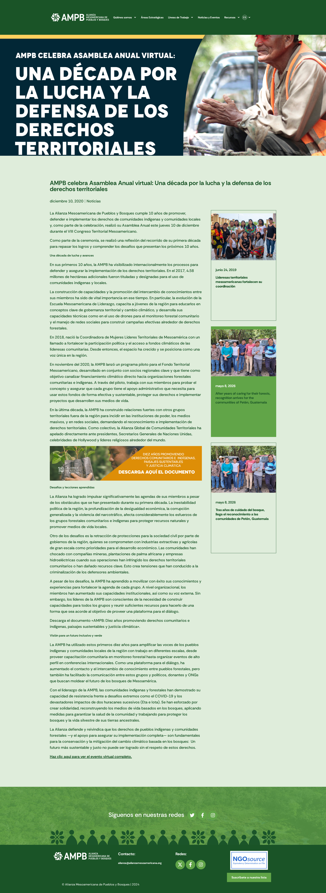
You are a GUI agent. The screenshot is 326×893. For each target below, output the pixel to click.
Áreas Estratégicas (152, 17)
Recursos (229, 17)
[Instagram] (213, 815)
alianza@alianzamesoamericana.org (139, 863)
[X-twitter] (180, 864)
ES (244, 17)
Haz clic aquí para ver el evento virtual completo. (91, 756)
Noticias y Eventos (209, 17)
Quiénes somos (122, 17)
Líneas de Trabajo (178, 17)
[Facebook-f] (202, 815)
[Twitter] (192, 815)
